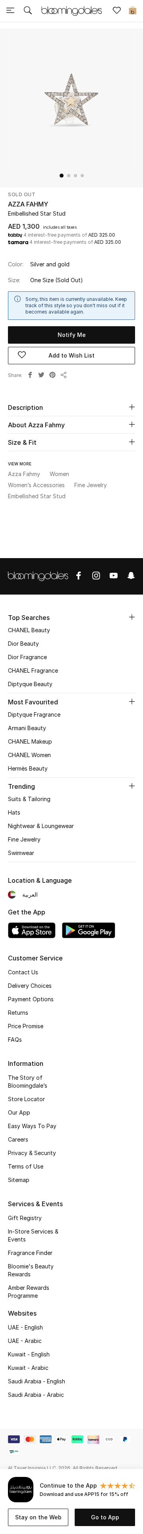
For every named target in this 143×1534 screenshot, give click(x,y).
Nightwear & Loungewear (41, 825)
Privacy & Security (32, 1153)
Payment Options (31, 999)
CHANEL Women (29, 755)
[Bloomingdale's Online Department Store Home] (71, 10)
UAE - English (25, 1327)
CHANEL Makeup (30, 741)
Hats (14, 812)
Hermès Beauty (28, 768)
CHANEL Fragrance (33, 670)
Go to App (105, 1517)
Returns (18, 1012)
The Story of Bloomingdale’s (27, 1081)
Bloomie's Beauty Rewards (31, 1270)
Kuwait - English (29, 1354)
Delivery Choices (30, 985)
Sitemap (18, 1179)
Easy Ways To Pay (32, 1126)
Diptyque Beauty (30, 684)
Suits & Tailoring (29, 799)
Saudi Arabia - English (36, 1381)
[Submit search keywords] (28, 11)
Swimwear (21, 852)
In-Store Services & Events (33, 1235)
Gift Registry (25, 1218)
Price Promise (25, 1026)
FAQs (15, 1039)
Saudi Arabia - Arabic (36, 1394)
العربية (30, 894)
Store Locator (26, 1099)
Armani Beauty (27, 728)
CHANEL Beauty (29, 630)
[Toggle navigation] (10, 11)
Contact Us (23, 972)
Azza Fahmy (28, 204)
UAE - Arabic (25, 1340)
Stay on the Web (38, 1517)
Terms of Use (25, 1166)
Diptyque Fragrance (34, 714)
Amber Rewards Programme (28, 1291)
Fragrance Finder (30, 1252)
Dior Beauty (23, 643)
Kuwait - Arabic (28, 1367)
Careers (18, 1139)
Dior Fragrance (27, 657)
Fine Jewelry (24, 839)
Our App (19, 1112)
